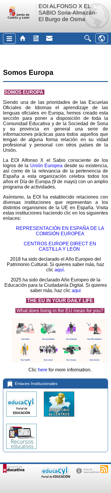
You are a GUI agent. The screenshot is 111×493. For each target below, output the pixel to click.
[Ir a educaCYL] (55, 476)
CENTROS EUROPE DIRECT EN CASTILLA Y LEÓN (60, 246)
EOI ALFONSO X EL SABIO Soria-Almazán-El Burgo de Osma (67, 12)
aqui (76, 290)
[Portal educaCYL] (22, 417)
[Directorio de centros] (59, 417)
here (42, 369)
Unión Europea (46, 165)
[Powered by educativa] (14, 468)
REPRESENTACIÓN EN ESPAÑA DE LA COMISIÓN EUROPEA (60, 231)
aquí (58, 269)
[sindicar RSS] (104, 469)
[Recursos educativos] (21, 450)
